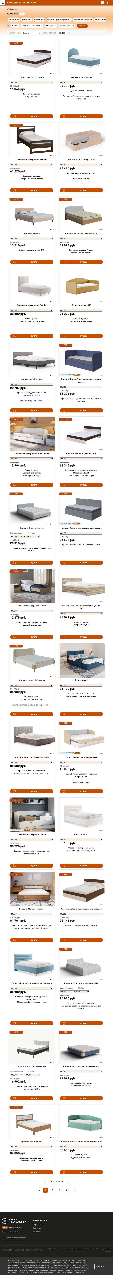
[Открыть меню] (3, 3)
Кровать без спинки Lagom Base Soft (81, 1066)
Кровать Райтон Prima (31, 1141)
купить (34, 116)
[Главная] (8, 9)
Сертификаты (38, 1224)
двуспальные (26, 20)
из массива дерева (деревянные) (59, 20)
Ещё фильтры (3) (67, 26)
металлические (39, 20)
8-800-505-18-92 (16, 1227)
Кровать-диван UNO (81, 305)
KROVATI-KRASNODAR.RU (21, 3)
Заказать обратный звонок (15, 1238)
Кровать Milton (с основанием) (81, 453)
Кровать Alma (81, 680)
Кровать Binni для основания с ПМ (81, 983)
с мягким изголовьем (102, 20)
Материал (50, 26)
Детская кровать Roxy (81, 77)
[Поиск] (107, 3)
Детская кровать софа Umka (81, 159)
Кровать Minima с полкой (31, 909)
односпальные (14, 20)
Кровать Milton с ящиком (31, 77)
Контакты (37, 1232)
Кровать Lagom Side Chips (32, 680)
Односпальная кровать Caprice (32, 305)
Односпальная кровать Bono (32, 834)
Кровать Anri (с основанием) (32, 1066)
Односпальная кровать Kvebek (32, 159)
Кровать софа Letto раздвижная (81, 757)
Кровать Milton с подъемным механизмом (81, 909)
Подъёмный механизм (31, 26)
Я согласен (100, 1266)
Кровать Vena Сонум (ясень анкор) (32, 757)
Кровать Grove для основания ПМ (81, 233)
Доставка (37, 1228)
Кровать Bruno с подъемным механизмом (81, 528)
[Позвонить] (99, 2)
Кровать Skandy (32, 233)
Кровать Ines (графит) (32, 379)
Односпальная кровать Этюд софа (32, 453)
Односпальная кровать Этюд (32, 606)
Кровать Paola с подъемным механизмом (81, 1141)
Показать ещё (56, 1181)
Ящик (14, 26)
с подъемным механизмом (83, 20)
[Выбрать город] (102, 2)
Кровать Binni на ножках (32, 528)
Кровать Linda (81, 834)
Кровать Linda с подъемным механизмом (31, 983)
